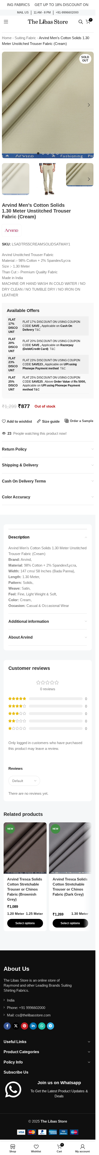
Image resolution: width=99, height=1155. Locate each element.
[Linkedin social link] (33, 1026)
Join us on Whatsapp (59, 1082)
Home (7, 38)
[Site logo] (48, 21)
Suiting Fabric (25, 38)
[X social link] (15, 1026)
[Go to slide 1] (38, 153)
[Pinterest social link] (24, 1026)
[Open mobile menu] (6, 21)
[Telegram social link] (50, 1026)
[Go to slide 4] (52, 153)
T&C (38, 329)
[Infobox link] (23, 13)
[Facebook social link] (7, 1026)
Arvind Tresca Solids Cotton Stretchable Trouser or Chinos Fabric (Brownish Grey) (24, 889)
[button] (7, 105)
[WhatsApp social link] (41, 1026)
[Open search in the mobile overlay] (80, 22)
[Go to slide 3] (48, 153)
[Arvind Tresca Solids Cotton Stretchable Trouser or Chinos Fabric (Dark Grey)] (70, 848)
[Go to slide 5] (57, 153)
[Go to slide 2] (43, 153)
